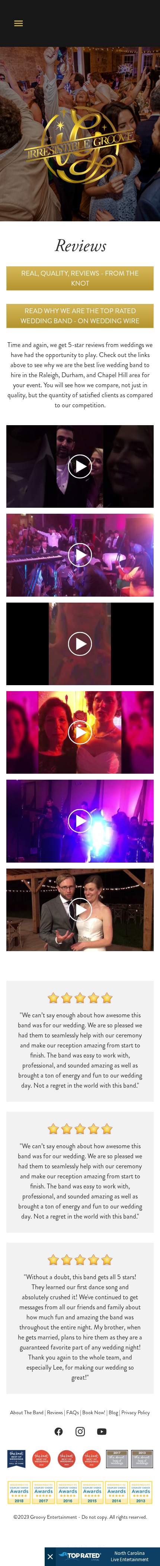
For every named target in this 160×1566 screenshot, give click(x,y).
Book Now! (93, 1412)
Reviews (55, 1412)
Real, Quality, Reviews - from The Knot (80, 278)
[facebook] (58, 1431)
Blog (113, 1412)
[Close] (50, 1556)
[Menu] (18, 23)
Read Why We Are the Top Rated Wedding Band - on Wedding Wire (80, 316)
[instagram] (80, 1431)
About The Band (27, 1412)
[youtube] (102, 1431)
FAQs (72, 1412)
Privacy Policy (135, 1412)
